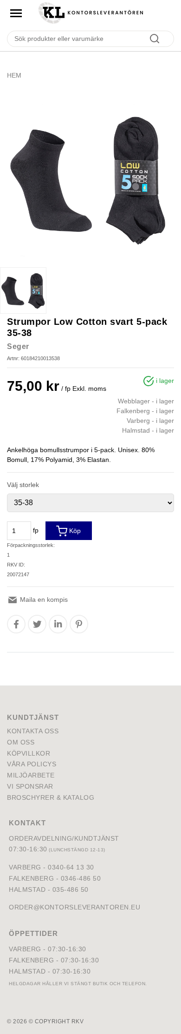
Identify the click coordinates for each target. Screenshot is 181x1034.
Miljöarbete (31, 775)
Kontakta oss (32, 731)
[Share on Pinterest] (79, 624)
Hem (14, 75)
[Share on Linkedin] (58, 624)
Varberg (25, 949)
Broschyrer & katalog (50, 797)
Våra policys (31, 764)
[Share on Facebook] (16, 624)
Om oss (20, 742)
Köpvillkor (28, 753)
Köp (74, 530)
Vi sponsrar (30, 786)
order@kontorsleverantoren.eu (74, 907)
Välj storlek (23, 484)
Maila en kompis (43, 599)
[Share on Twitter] (37, 624)
